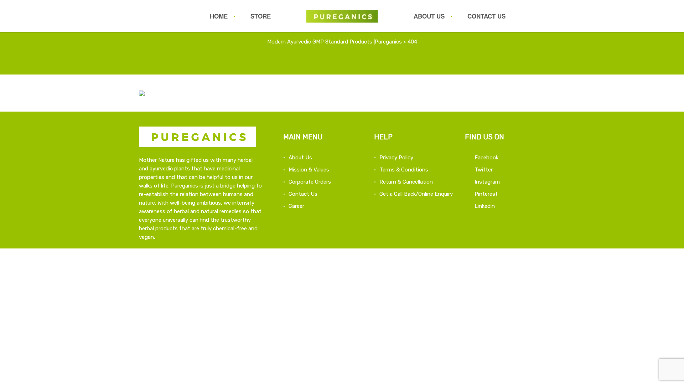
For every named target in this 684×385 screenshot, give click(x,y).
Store (260, 16)
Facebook (486, 157)
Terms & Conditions (403, 169)
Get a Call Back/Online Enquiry (416, 194)
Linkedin (485, 206)
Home (219, 16)
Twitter (484, 169)
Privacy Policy (396, 157)
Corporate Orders (310, 182)
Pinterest (486, 194)
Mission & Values (309, 169)
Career (296, 206)
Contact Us (486, 16)
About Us (429, 16)
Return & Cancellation (406, 182)
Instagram (487, 182)
